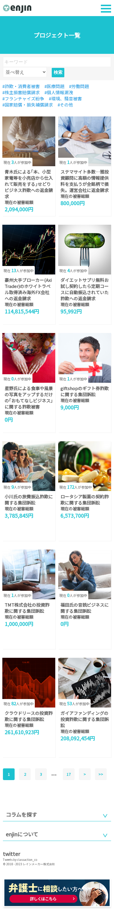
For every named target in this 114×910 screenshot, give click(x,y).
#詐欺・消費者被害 (21, 86)
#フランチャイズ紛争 (23, 98)
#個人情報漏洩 (58, 92)
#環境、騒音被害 (65, 98)
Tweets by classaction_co (20, 859)
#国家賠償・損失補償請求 (27, 105)
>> (101, 774)
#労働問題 (79, 86)
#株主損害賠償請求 (21, 92)
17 (69, 774)
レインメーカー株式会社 (39, 864)
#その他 (65, 105)
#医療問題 (54, 86)
